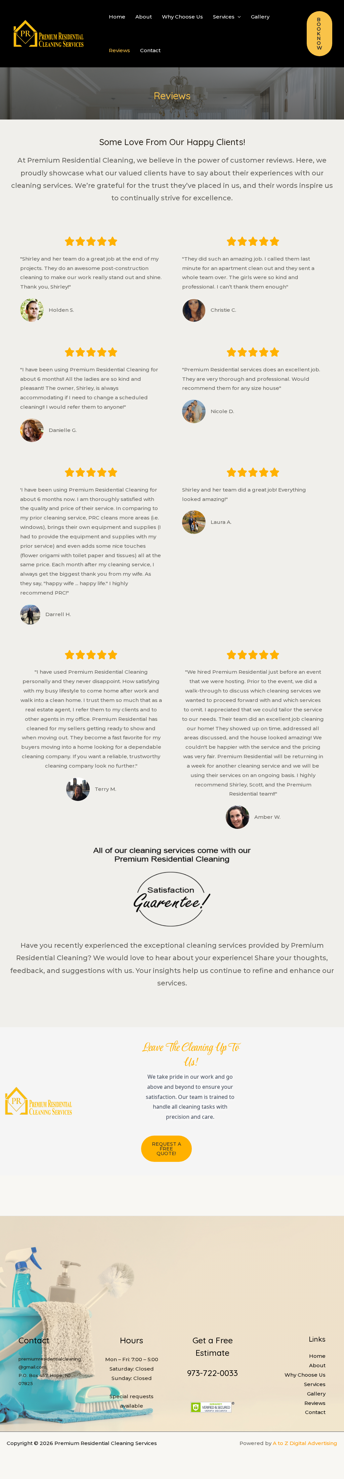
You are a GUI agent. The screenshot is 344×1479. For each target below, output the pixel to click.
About (143, 16)
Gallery (260, 16)
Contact (150, 50)
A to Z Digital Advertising (305, 1443)
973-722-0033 (212, 1373)
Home (117, 16)
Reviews (119, 50)
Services (223, 16)
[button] (319, 33)
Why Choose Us (182, 16)
